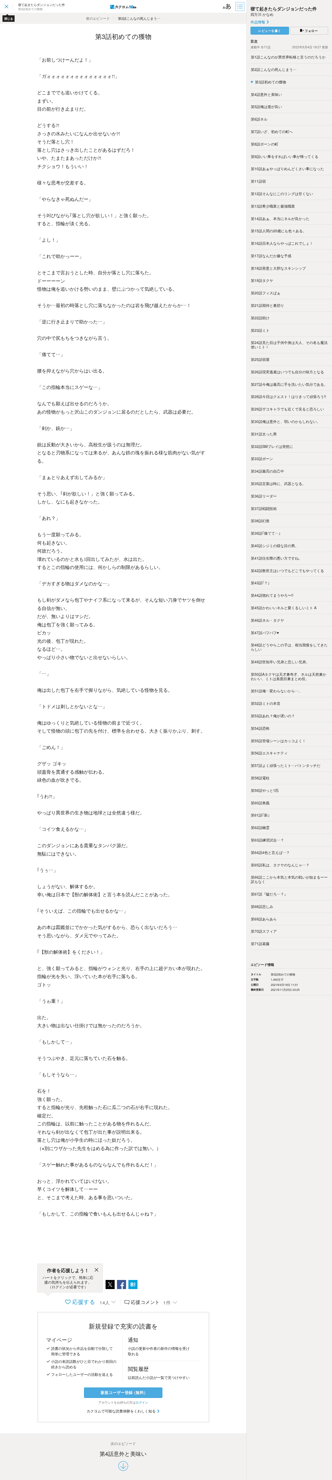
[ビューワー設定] (226, 6)
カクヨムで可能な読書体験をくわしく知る (122, 1410)
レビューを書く (269, 30)
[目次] (240, 6)
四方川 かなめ (262, 14)
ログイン (142, 1402)
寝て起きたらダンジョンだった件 (284, 8)
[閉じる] (96, 1270)
